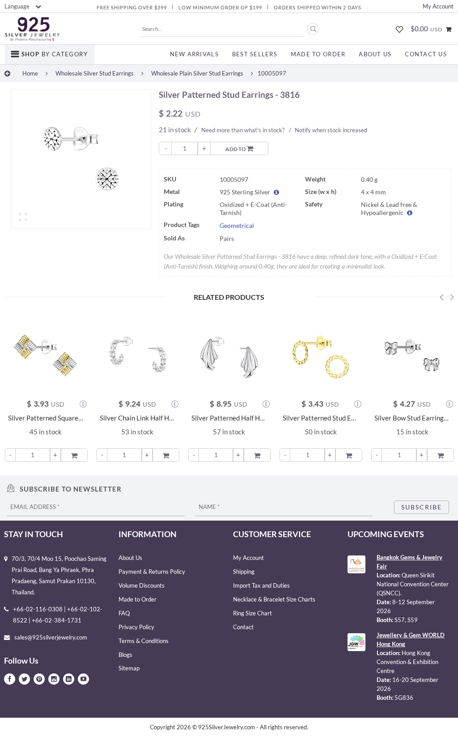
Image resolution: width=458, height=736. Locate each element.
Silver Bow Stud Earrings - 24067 (412, 418)
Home (30, 73)
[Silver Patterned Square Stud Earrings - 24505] (46, 353)
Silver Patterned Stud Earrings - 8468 (320, 418)
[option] (81, 161)
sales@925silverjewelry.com (50, 637)
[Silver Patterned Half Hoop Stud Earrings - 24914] (229, 353)
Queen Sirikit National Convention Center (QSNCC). (413, 584)
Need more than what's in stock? (242, 130)
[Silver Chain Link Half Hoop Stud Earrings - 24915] (137, 353)
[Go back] (7, 73)
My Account (438, 6)
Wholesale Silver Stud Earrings (94, 73)
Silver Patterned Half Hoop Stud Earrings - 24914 (229, 418)
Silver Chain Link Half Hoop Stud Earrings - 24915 (137, 418)
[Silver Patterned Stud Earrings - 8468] (320, 353)
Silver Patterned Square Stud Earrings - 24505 (46, 418)
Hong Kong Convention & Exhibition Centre (407, 661)
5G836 (403, 697)
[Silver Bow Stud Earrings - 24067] (412, 353)
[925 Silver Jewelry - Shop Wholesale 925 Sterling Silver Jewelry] (32, 29)
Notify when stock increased (331, 130)
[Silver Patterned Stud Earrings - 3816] (81, 159)
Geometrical (237, 225)
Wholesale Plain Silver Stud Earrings (197, 73)
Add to (236, 149)
